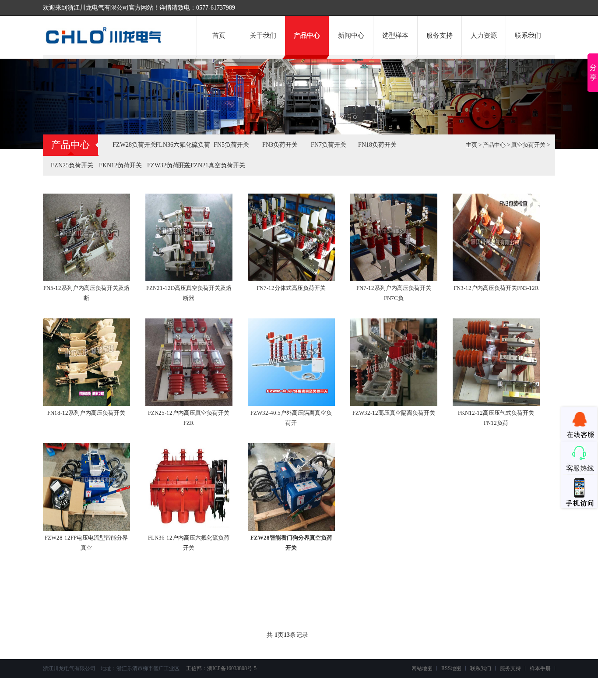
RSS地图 (451, 668)
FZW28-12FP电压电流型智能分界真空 (86, 542)
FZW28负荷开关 (134, 144)
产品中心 (307, 35)
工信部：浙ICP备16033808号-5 (221, 668)
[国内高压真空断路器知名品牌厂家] (107, 45)
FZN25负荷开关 (72, 165)
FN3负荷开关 (280, 144)
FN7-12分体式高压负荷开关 (291, 288)
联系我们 (528, 35)
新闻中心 (351, 35)
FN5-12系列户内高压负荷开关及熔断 (86, 293)
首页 (218, 35)
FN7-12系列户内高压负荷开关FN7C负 (393, 293)
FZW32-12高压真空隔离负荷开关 (393, 413)
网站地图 (422, 668)
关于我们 (263, 35)
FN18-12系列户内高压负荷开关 (86, 413)
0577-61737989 (215, 7)
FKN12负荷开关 (120, 165)
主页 (471, 144)
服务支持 (439, 35)
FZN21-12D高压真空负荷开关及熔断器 (189, 293)
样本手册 (540, 668)
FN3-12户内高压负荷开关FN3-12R (496, 288)
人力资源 (484, 35)
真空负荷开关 (528, 144)
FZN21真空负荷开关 (217, 165)
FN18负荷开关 (377, 144)
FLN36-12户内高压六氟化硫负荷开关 (188, 542)
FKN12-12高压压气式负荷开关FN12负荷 (496, 418)
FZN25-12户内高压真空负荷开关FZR (188, 418)
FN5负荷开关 (231, 144)
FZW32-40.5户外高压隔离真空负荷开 (291, 418)
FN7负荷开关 (328, 144)
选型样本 (395, 35)
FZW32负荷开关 (169, 165)
